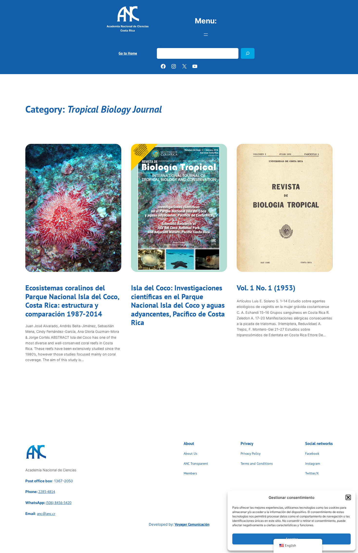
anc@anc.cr (46, 513)
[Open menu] (206, 35)
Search (162, 45)
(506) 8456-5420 (58, 502)
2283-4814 (46, 491)
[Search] (247, 53)
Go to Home (128, 53)
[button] (348, 497)
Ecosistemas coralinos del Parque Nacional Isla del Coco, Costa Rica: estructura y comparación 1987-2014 (72, 301)
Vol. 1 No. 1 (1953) (266, 288)
